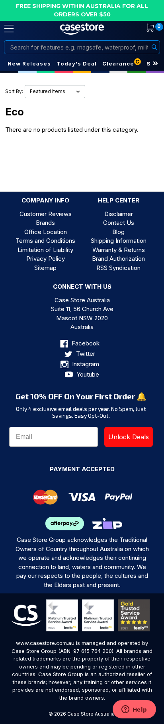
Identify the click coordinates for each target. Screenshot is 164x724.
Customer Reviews (46, 214)
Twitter (84, 353)
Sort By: (14, 91)
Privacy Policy (45, 258)
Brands (45, 222)
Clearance (118, 63)
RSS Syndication (118, 268)
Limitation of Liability (45, 250)
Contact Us (118, 222)
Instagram (84, 364)
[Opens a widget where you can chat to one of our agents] (134, 710)
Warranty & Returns (118, 250)
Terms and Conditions (45, 240)
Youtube (87, 374)
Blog (118, 232)
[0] (145, 29)
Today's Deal (77, 63)
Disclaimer (118, 214)
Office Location (45, 232)
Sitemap (45, 268)
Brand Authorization (118, 258)
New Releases (29, 63)
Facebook (85, 343)
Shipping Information (118, 240)
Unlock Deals (128, 437)
